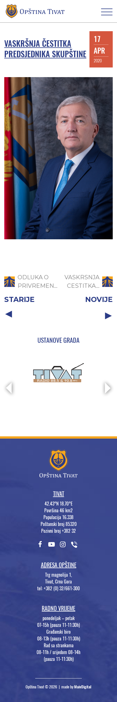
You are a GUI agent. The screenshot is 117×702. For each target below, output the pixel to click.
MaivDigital (82, 687)
